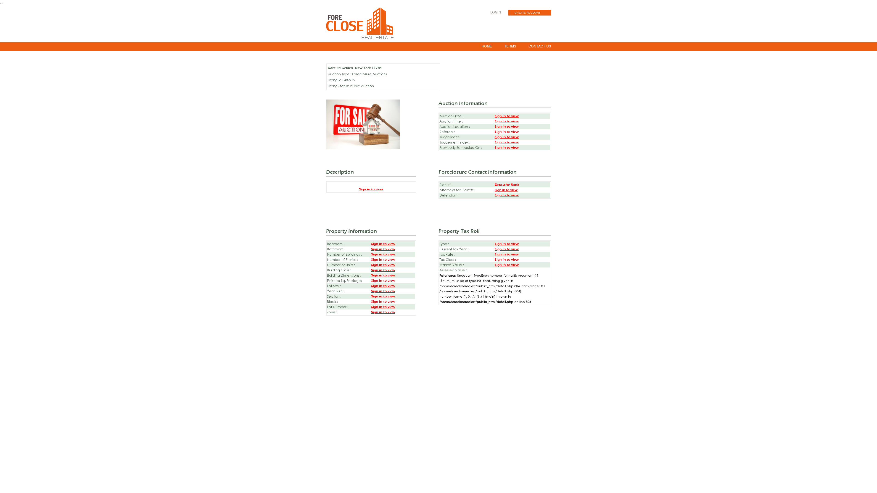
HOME (487, 47)
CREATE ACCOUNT (527, 13)
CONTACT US (539, 47)
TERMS (510, 47)
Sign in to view (507, 116)
